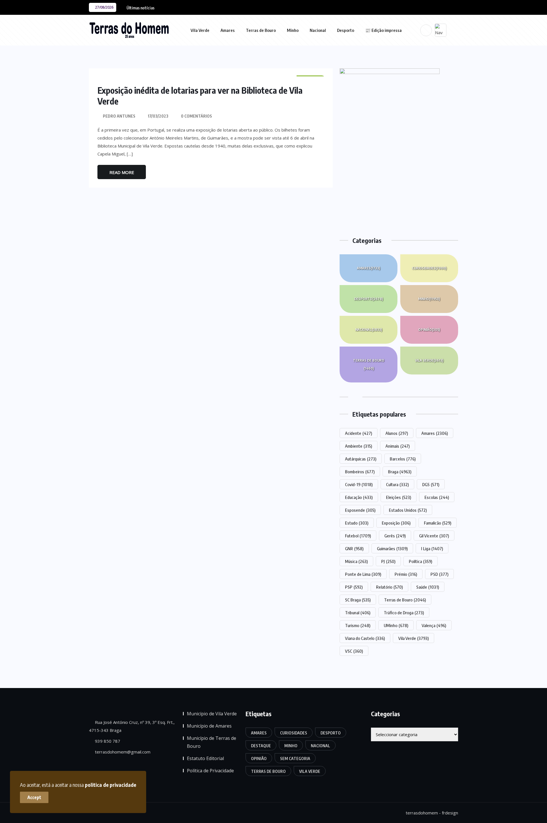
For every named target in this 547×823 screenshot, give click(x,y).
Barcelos (403, 458)
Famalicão (437, 522)
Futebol (358, 535)
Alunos (396, 433)
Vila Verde (200, 30)
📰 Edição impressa (383, 30)
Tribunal (357, 612)
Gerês (395, 535)
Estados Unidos (408, 510)
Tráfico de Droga (404, 612)
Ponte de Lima (363, 574)
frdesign (450, 813)
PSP (354, 586)
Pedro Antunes (119, 116)
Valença (434, 625)
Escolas (436, 497)
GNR (354, 548)
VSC (354, 651)
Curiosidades (429, 268)
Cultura (397, 484)
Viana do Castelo (365, 638)
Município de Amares (209, 726)
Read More (121, 172)
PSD (439, 574)
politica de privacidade (110, 784)
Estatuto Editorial (205, 758)
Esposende (360, 510)
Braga (399, 471)
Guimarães (392, 548)
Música (356, 561)
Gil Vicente (434, 535)
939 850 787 (107, 741)
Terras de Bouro (261, 30)
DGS (430, 484)
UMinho (396, 625)
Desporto (345, 30)
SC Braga (358, 599)
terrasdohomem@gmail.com (122, 752)
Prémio (406, 574)
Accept (34, 797)
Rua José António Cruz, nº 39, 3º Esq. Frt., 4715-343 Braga (132, 726)
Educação (359, 497)
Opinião (429, 329)
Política (420, 561)
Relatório (389, 586)
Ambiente (358, 446)
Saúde (427, 586)
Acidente (358, 433)
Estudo (356, 522)
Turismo (357, 625)
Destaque (261, 745)
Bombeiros (360, 471)
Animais (397, 446)
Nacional (318, 30)
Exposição (396, 522)
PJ (388, 561)
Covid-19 (359, 484)
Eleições (398, 497)
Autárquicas (360, 458)
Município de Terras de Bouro (211, 742)
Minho (293, 30)
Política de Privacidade (210, 770)
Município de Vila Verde (212, 714)
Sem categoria (295, 758)
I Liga (432, 548)
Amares (228, 30)
